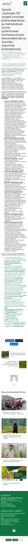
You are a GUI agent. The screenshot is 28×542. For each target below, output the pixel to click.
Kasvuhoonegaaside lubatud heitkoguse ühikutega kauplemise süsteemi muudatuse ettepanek (15, 261)
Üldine (22, 66)
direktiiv (13, 310)
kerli (24, 63)
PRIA (2, 517)
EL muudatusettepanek (13, 313)
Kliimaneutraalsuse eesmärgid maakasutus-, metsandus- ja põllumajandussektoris (15, 284)
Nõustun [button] (8, 539)
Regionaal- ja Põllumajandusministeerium (13, 513)
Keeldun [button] (15, 539)
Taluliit (17, 66)
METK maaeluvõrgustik (8, 524)
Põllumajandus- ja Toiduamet (9, 520)
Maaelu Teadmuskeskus (8, 516)
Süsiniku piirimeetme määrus (15, 297)
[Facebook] (14, 531)
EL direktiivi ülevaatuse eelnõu (12, 315)
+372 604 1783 (7, 503)
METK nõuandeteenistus (8, 515)
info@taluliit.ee (9, 505)
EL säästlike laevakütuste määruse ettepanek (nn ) (14, 325)
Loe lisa (20, 540)
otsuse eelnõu (19, 281)
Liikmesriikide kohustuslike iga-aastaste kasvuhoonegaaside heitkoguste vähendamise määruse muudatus (14, 268)
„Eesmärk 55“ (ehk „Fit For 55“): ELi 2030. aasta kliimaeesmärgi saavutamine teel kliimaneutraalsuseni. (12, 73)
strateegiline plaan (13, 321)
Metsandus (14, 64)
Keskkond (7, 64)
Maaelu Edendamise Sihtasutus (10, 519)
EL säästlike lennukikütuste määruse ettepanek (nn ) (15, 323)
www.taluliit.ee (11, 506)
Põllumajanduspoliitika (8, 66)
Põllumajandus (21, 64)
